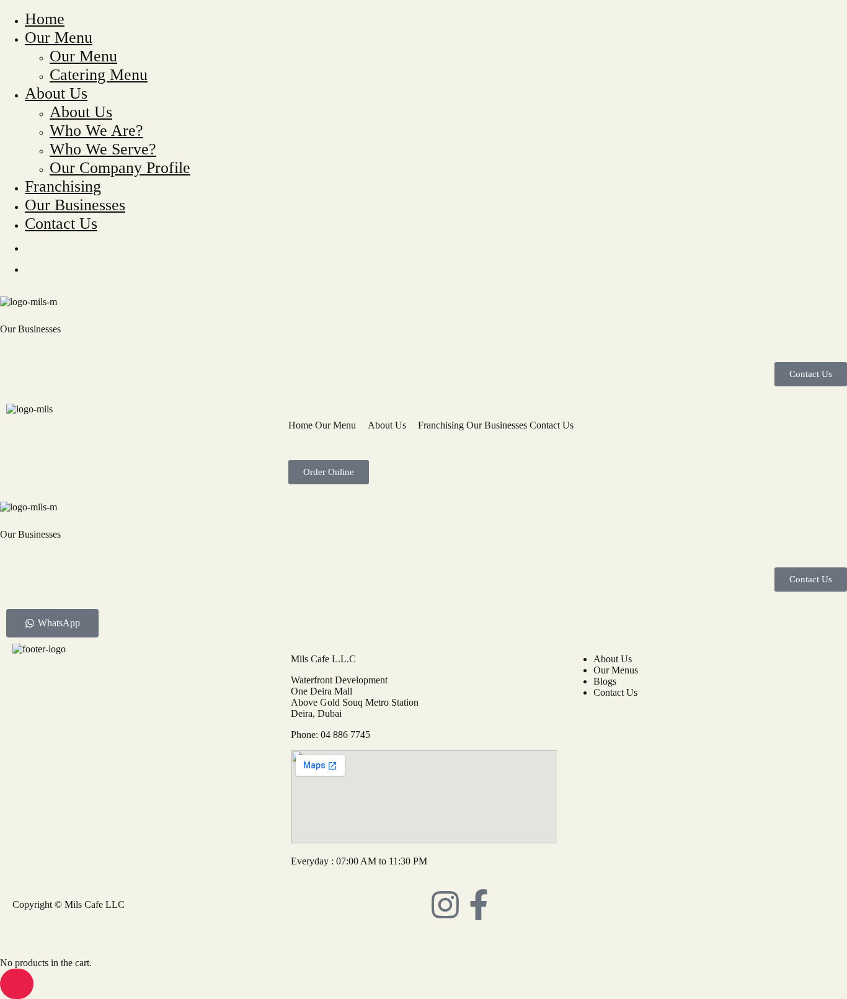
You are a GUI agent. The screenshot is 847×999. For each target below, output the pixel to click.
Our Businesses (75, 205)
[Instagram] (445, 904)
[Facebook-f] (478, 904)
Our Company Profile (120, 168)
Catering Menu (99, 75)
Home (44, 19)
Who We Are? (96, 131)
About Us (56, 93)
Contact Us (61, 224)
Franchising (63, 186)
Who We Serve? (103, 149)
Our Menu (58, 38)
